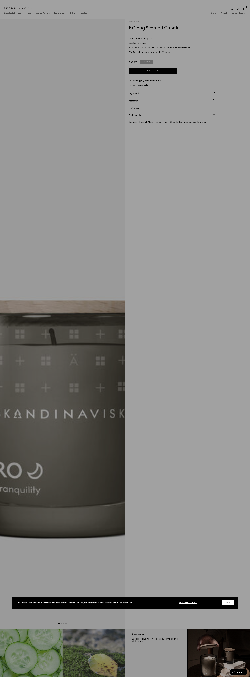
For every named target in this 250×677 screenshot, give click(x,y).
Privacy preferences (188, 603)
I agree (228, 603)
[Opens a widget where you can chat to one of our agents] (238, 672)
